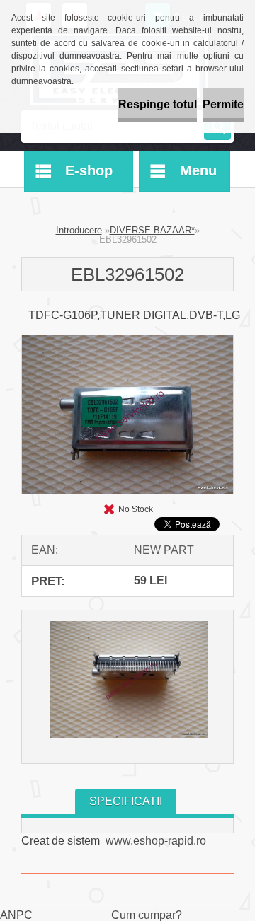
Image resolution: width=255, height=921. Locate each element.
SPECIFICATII (125, 801)
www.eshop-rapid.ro (156, 841)
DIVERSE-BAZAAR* (152, 230)
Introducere (79, 230)
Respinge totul (157, 104)
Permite (223, 104)
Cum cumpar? (146, 915)
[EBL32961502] (127, 341)
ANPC (16, 915)
